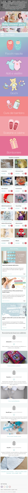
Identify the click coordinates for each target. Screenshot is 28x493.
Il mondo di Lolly (18, 188)
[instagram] (7, 487)
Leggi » (24, 273)
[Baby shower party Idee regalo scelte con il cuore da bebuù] (14, 21)
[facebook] (2, 487)
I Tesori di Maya (18, 205)
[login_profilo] (9, 173)
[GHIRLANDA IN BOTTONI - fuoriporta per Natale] (7, 198)
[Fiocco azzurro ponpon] (7, 233)
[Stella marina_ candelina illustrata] (21, 180)
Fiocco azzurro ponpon (5, 238)
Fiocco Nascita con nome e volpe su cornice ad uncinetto (12, 221)
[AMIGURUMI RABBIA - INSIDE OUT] (21, 233)
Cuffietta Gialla (18, 169)
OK (17, 9)
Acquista (13, 489)
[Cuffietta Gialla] (21, 163)
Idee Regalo (10, 35)
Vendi (16, 489)
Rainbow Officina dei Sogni (6, 223)
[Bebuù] (14, 47)
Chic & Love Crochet (19, 171)
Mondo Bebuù (7, 300)
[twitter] (4, 487)
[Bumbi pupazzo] (21, 215)
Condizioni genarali (7, 489)
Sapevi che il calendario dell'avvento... (10, 265)
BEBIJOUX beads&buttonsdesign (7, 205)
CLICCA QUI (12, 9)
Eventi (5, 327)
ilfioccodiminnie (4, 188)
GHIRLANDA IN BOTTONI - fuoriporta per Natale (10, 203)
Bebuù (2, 489)
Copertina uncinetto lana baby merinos (8, 169)
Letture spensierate (8, 273)
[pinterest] (10, 487)
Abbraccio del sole (18, 223)
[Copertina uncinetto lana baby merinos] (7, 163)
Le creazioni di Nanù (5, 240)
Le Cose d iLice (4, 171)
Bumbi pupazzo (18, 221)
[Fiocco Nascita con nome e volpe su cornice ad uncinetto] (7, 215)
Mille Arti (17, 240)
